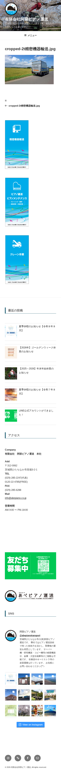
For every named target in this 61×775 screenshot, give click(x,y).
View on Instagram (32, 724)
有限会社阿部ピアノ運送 (26, 19)
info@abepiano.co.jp (15, 498)
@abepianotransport (30, 635)
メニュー (32, 35)
